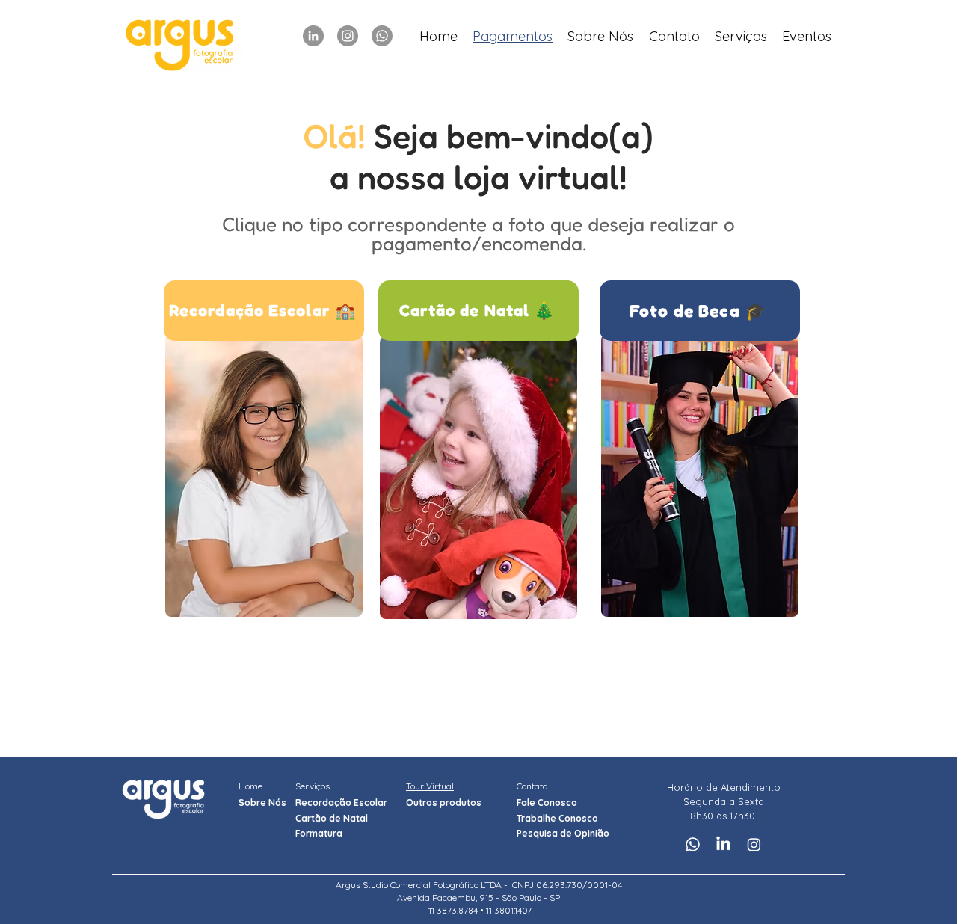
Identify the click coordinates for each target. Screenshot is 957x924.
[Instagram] (347, 35)
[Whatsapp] (382, 35)
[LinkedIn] (313, 35)
